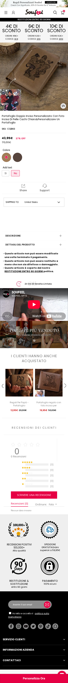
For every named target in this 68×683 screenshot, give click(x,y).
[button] (6, 12)
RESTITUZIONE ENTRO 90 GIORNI (24, 271)
